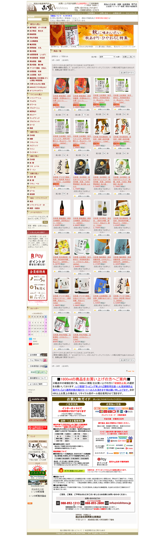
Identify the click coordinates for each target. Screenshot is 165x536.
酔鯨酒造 (33, 34)
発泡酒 (32, 194)
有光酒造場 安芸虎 (37, 58)
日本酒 (32, 135)
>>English (31, 390)
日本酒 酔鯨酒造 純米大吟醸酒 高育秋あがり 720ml (62, 220)
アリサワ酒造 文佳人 (38, 68)
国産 (31, 128)
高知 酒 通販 (55, 23)
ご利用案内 (91, 13)
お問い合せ (104, 13)
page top (131, 371)
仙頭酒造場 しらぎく (38, 54)
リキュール (34, 142)
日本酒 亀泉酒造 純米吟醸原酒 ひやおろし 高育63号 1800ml (122, 259)
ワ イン (33, 170)
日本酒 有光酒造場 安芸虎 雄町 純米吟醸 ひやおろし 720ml (102, 139)
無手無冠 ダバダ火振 (38, 28)
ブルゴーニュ (35, 108)
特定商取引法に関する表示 (95, 530)
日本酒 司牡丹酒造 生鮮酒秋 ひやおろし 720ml (82, 337)
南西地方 (33, 111)
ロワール (33, 104)
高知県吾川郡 (37, 490)
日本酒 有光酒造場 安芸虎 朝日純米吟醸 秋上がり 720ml (122, 220)
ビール (32, 191)
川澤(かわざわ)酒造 (37, 84)
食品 (31, 201)
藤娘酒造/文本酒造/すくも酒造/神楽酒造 (39, 79)
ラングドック (35, 118)
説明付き (55, 56)
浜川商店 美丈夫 (36, 31)
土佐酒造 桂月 (35, 75)
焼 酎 (32, 163)
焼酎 (31, 139)
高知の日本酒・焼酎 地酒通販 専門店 (120, 4)
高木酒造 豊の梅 (36, 65)
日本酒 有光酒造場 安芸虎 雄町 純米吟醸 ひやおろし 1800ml (122, 139)
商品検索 (31, 17)
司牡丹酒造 (34, 38)
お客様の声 (117, 13)
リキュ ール (34, 184)
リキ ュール (34, 166)
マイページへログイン (73, 13)
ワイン (32, 149)
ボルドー (33, 115)
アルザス (33, 101)
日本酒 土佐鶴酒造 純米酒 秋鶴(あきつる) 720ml (102, 298)
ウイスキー (34, 152)
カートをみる (55, 13)
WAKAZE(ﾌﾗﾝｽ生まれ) (38, 87)
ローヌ (32, 125)
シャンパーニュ (35, 98)
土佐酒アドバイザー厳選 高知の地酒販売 (121, 6)
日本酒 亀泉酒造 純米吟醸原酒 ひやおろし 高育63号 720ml (102, 259)
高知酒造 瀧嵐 (35, 61)
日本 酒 (33, 177)
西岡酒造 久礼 (35, 48)
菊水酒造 (33, 51)
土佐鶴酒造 (34, 41)
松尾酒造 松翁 (35, 71)
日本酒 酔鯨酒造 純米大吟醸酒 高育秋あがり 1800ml (82, 220)
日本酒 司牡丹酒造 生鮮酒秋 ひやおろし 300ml (62, 337)
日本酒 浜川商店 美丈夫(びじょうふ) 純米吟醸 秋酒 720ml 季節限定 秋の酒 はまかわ (81, 182)
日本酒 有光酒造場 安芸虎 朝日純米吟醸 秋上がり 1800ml (62, 259)
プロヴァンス (35, 121)
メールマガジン (36, 212)
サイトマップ (131, 13)
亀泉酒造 (33, 44)
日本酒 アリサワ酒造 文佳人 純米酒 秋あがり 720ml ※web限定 (62, 179)
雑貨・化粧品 (35, 208)
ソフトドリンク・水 (37, 205)
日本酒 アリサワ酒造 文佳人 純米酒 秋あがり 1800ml (122, 298)
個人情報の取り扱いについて (71, 530)
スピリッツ (34, 146)
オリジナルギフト (36, 91)
